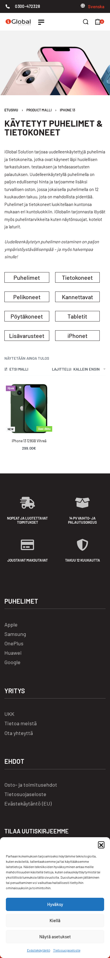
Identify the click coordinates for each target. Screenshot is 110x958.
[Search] (86, 22)
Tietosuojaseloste (66, 950)
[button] (101, 845)
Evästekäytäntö (38, 950)
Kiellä (55, 920)
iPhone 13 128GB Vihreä (29, 441)
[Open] (41, 22)
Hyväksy (55, 904)
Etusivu (11, 110)
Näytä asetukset (55, 936)
